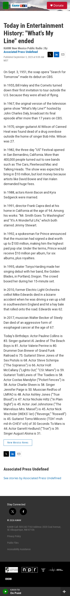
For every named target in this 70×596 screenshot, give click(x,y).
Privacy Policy (14, 536)
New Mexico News (17, 442)
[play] (5, 591)
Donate (58, 5)
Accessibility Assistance (19, 549)
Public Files (12, 542)
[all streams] (65, 591)
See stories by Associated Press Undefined (32, 478)
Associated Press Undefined (21, 52)
